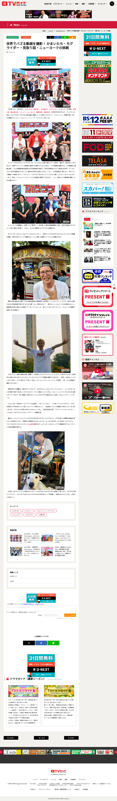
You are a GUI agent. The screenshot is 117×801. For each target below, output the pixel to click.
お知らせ (33, 789)
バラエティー (26, 37)
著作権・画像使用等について (63, 789)
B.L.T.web (33, 783)
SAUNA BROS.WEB (68, 783)
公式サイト (13, 576)
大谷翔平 (31, 424)
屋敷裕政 (39, 112)
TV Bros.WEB (43, 783)
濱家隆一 (37, 109)
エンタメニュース (12, 37)
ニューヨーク (30, 112)
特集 (76, 4)
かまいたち (28, 109)
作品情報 (91, 4)
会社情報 (85, 789)
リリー (22, 112)
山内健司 (44, 109)
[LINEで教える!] (65, 37)
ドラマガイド (57, 4)
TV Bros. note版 (54, 783)
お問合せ (77, 789)
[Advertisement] (97, 99)
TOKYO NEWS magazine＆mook (17, 783)
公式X (12, 581)
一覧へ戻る (41, 738)
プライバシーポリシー (45, 789)
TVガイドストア (41, 785)
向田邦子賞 (47, 4)
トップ (35, 779)
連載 (83, 4)
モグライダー (53, 109)
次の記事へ (71, 738)
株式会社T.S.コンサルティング (58, 785)
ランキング (101, 4)
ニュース (68, 4)
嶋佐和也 (47, 112)
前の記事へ (11, 738)
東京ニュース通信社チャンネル (102, 783)
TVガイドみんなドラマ (83, 783)
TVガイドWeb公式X (75, 785)
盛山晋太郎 (14, 112)
